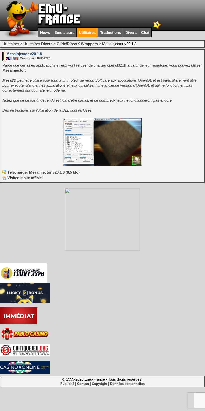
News (45, 32)
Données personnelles (127, 384)
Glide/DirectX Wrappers (77, 44)
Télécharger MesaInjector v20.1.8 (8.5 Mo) (44, 172)
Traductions (110, 32)
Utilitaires (87, 32)
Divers (131, 32)
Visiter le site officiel (24, 178)
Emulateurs (64, 32)
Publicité (67, 384)
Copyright (99, 384)
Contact (83, 384)
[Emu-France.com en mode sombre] (157, 28)
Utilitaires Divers (38, 44)
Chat (145, 32)
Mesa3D (9, 80)
